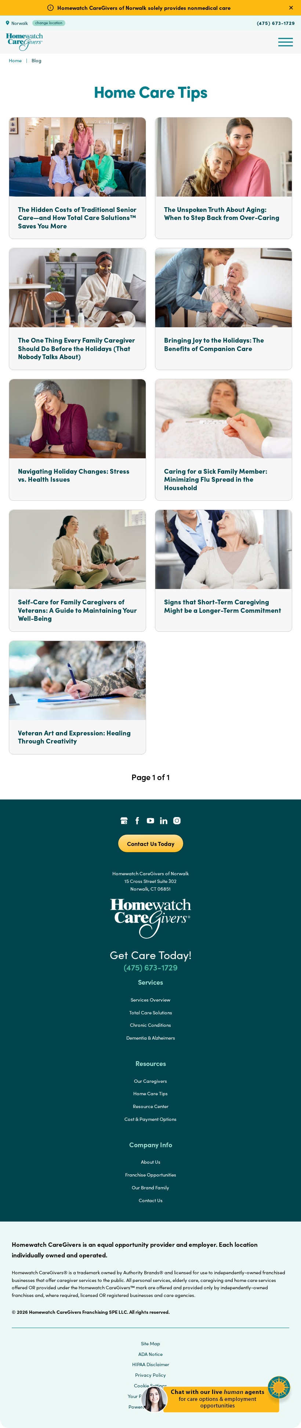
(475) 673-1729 (276, 22)
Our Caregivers (150, 1081)
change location (48, 22)
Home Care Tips (150, 1093)
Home (15, 60)
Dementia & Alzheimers (150, 1037)
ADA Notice (150, 1354)
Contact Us (151, 1200)
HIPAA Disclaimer (150, 1364)
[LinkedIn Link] (163, 821)
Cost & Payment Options (150, 1119)
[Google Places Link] (124, 821)
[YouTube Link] (150, 821)
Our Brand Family (150, 1187)
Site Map (150, 1343)
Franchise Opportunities (150, 1174)
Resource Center (150, 1106)
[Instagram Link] (177, 821)
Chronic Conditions (150, 1025)
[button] (216, 1417)
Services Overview (150, 999)
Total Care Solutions (150, 1012)
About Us (150, 1162)
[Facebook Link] (137, 821)
